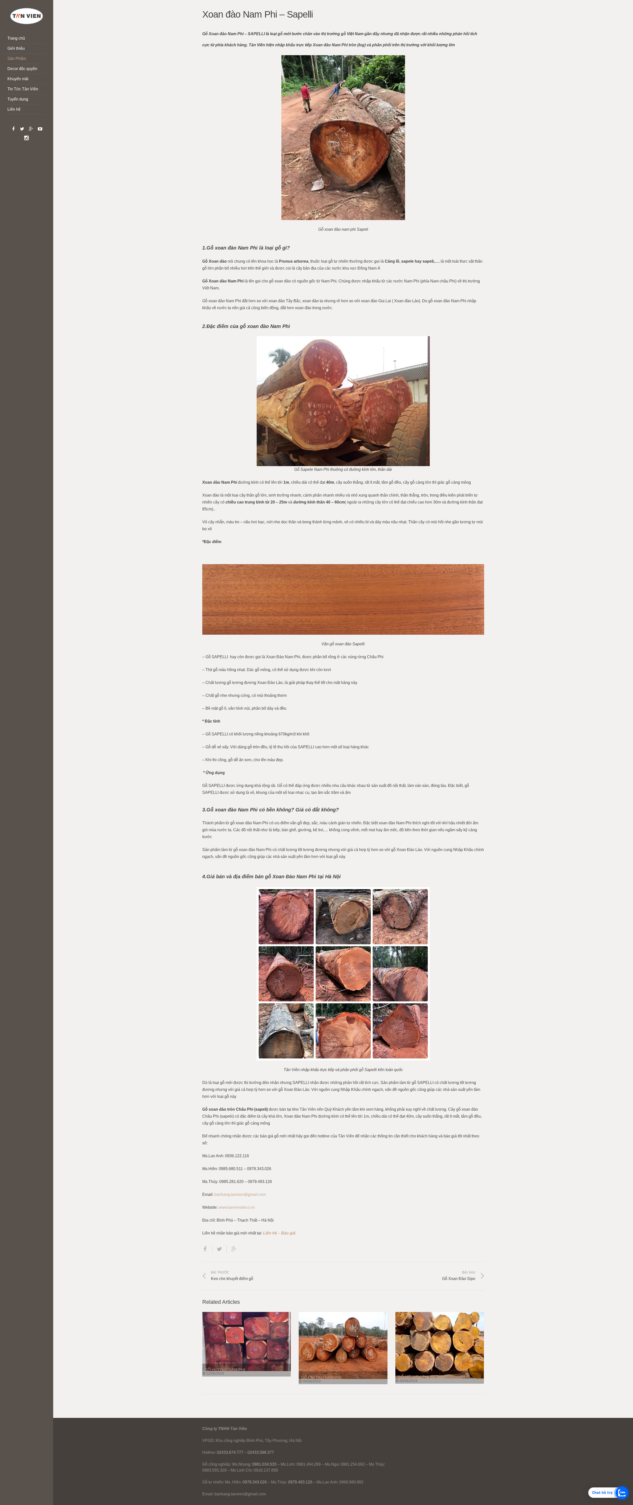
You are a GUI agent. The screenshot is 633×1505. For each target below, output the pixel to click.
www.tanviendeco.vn (237, 1207)
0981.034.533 (264, 1464)
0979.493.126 (300, 1482)
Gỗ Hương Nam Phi (225, 1370)
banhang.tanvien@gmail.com (240, 1194)
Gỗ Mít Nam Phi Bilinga (422, 1377)
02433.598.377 (261, 1452)
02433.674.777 (230, 1452)
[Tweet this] (220, 1249)
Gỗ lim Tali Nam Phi (321, 1378)
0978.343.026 (255, 1482)
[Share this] (207, 1249)
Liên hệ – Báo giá (279, 1233)
